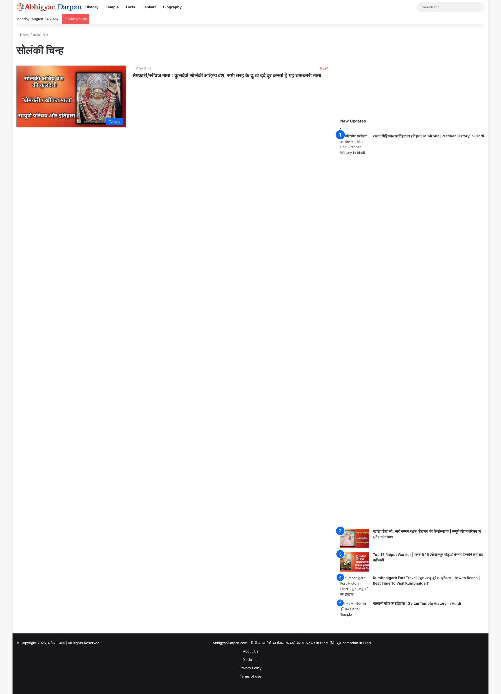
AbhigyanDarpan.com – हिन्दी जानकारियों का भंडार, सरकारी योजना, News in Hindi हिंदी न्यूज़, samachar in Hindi (292, 643)
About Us (250, 651)
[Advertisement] (412, 68)
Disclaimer (250, 659)
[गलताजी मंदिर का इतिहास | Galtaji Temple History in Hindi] (354, 610)
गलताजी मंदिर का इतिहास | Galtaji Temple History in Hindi (417, 603)
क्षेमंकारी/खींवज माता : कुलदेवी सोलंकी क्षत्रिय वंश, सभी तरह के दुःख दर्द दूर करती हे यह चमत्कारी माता (227, 75)
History (91, 7)
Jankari (149, 7)
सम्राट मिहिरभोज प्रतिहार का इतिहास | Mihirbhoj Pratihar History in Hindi (428, 136)
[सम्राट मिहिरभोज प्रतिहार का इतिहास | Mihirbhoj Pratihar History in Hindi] (354, 329)
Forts (130, 7)
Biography (172, 7)
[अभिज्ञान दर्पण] (49, 7)
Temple (112, 7)
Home (24, 35)
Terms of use (250, 676)
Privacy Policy (250, 668)
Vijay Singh (144, 68)
